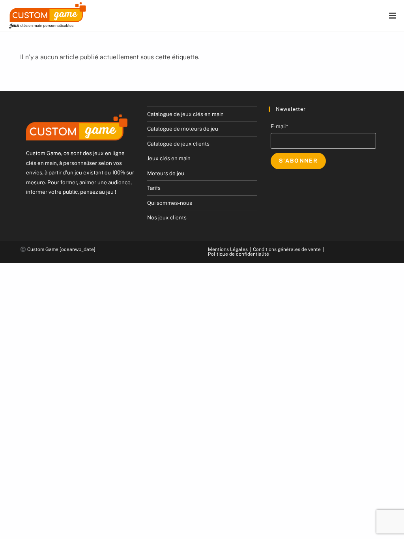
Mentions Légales (228, 249)
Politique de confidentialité (238, 254)
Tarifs (154, 188)
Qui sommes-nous (169, 203)
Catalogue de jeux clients (178, 143)
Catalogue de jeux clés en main (185, 114)
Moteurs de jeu (165, 173)
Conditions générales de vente (287, 249)
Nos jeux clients (167, 217)
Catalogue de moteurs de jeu (182, 128)
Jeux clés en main (169, 158)
